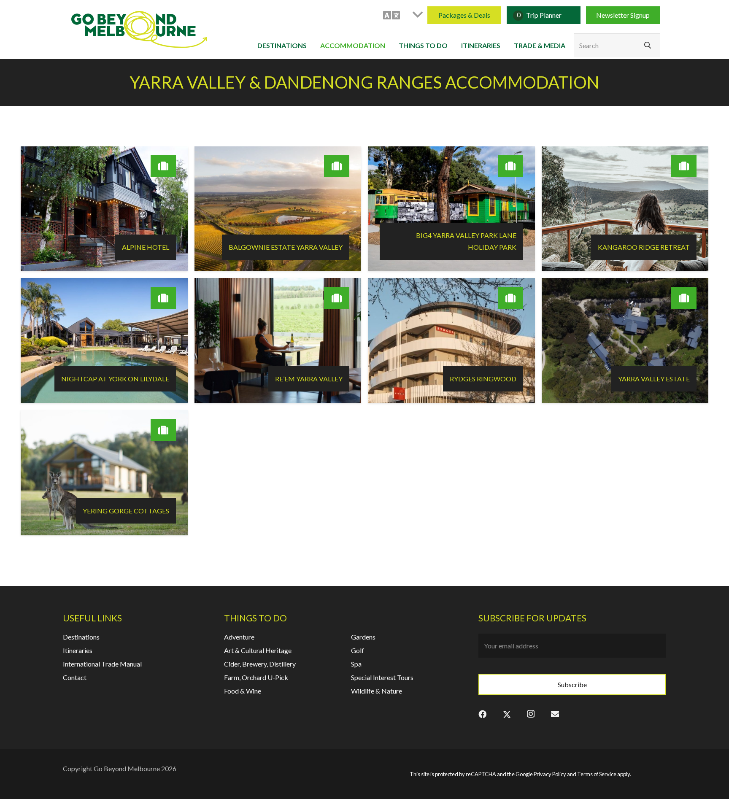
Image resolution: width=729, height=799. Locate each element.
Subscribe (572, 684)
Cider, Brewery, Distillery (260, 664)
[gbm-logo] (139, 29)
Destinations (81, 637)
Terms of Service (596, 774)
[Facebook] (482, 713)
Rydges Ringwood (483, 379)
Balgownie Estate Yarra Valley (286, 247)
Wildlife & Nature (376, 691)
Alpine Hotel (145, 247)
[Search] (647, 45)
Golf (357, 650)
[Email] (555, 713)
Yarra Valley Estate (654, 379)
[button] (403, 15)
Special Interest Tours (382, 677)
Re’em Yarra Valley (309, 379)
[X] (507, 713)
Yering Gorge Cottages (126, 511)
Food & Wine (242, 691)
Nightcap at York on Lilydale (115, 379)
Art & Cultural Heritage (258, 650)
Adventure (239, 637)
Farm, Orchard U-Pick (256, 677)
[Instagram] (531, 713)
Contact (74, 677)
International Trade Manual (102, 664)
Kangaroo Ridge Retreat (644, 247)
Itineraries (77, 650)
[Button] (163, 166)
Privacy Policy (550, 774)
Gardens (363, 637)
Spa (356, 664)
